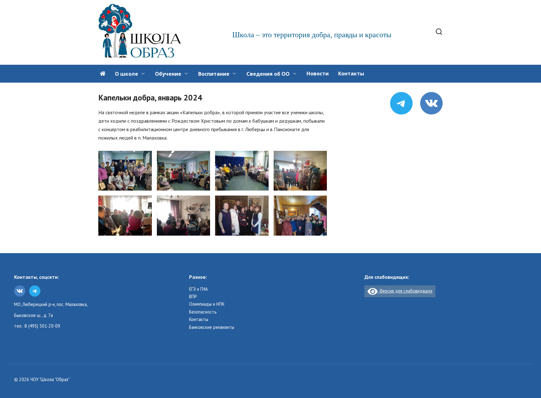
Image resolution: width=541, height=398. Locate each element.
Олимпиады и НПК (206, 304)
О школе (126, 73)
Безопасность (203, 312)
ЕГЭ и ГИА (198, 289)
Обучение (168, 73)
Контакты (351, 73)
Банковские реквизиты (211, 327)
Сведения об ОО (268, 73)
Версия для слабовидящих (405, 291)
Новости (318, 73)
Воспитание (213, 73)
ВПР (193, 296)
